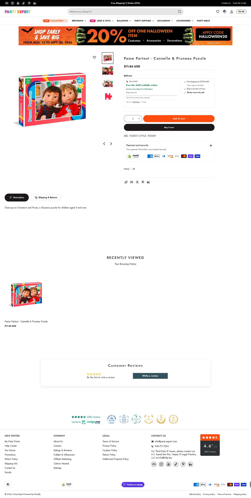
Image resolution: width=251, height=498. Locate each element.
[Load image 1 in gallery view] (107, 58)
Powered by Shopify (32, 494)
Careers (57, 445)
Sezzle (8, 472)
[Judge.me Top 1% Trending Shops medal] (173, 419)
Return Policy (11, 459)
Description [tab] (18, 197)
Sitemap (57, 468)
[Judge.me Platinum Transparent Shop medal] (136, 419)
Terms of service (224, 494)
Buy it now (169, 127)
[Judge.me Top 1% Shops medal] (161, 419)
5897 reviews (210, 451)
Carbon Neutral (61, 463)
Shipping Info (11, 463)
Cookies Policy (110, 450)
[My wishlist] (217, 11)
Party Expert (18, 494)
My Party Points (12, 441)
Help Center (11, 445)
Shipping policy (240, 494)
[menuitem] (28, 441)
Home (126, 169)
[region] (125, 3)
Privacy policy (209, 494)
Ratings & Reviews (63, 450)
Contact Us (10, 468)
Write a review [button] (150, 375)
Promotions (10, 454)
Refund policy (195, 494)
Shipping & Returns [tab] (47, 197)
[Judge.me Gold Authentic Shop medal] (148, 419)
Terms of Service (111, 441)
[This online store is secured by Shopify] (133, 156)
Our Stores (10, 450)
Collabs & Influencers (64, 454)
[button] (224, 11)
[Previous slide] (104, 143)
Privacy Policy (109, 445)
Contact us (226, 3)
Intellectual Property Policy (116, 459)
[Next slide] (111, 143)
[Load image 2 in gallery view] (107, 71)
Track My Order (239, 3)
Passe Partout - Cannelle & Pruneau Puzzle (26, 321)
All (134, 169)
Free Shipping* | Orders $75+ (125, 3)
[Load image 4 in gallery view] (107, 96)
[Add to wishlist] (94, 57)
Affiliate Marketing (62, 459)
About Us (58, 441)
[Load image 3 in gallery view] (107, 84)
